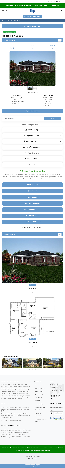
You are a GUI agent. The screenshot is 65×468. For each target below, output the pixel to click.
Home (2, 20)
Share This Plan (33, 203)
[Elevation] (32, 68)
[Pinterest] (48, 1)
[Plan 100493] (12, 363)
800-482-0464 (35, 227)
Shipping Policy (39, 391)
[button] (29, 369)
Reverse (33, 284)
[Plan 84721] (32, 363)
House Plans (9, 20)
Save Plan (33, 191)
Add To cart (33, 184)
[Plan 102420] (53, 363)
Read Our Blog (39, 404)
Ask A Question (33, 197)
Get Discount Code (32, 222)
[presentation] (3, 363)
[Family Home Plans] (32, 11)
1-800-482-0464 (57, 391)
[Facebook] (51, 1)
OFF (37, 92)
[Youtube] (56, 1)
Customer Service (40, 388)
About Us (37, 401)
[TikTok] (59, 1)
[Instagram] (54, 1)
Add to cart (33, 111)
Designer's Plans (33, 209)
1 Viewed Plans (33, 216)
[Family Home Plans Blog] (62, 1)
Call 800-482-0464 (32, 16)
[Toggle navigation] (60, 40)
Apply (52, 118)
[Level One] (32, 316)
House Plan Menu (9, 40)
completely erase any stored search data (38, 450)
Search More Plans (33, 26)
